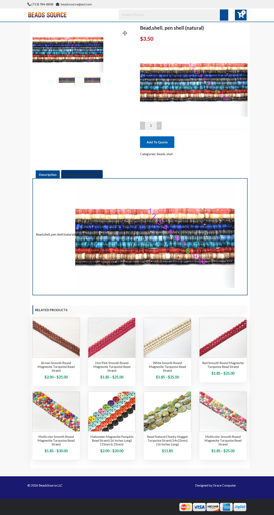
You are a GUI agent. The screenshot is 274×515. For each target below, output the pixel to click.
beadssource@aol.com (76, 4)
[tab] (48, 174)
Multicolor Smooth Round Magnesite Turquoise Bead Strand (56, 440)
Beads (161, 154)
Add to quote (157, 142)
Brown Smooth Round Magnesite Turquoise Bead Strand (56, 366)
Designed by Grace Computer (215, 485)
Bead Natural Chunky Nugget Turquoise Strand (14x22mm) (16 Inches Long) (167, 440)
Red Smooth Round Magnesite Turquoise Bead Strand (223, 364)
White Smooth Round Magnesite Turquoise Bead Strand (167, 366)
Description (48, 174)
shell (169, 154)
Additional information (82, 174)
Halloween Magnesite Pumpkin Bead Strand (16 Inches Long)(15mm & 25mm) (111, 440)
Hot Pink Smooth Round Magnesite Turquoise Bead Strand (111, 366)
